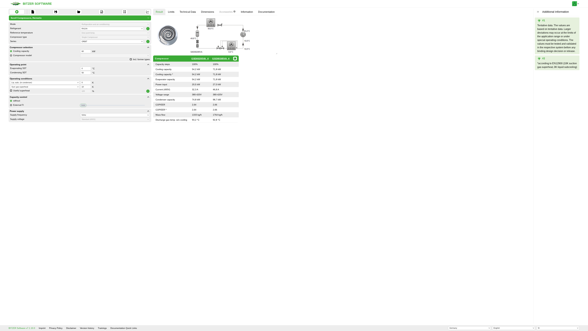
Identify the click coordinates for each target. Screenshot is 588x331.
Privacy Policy (55, 328)
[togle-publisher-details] (148, 47)
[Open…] (79, 11)
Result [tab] (159, 12)
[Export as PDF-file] (102, 11)
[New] (33, 11)
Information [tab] (247, 12)
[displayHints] (538, 12)
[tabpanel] (215, 70)
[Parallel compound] (125, 11)
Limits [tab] (171, 12)
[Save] (56, 11)
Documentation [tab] (266, 12)
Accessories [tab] (226, 12)
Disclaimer (71, 328)
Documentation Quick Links (123, 328)
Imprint (42, 328)
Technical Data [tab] (188, 12)
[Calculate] (16, 11)
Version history (87, 328)
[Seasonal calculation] (148, 11)
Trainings (102, 328)
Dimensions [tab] (207, 12)
